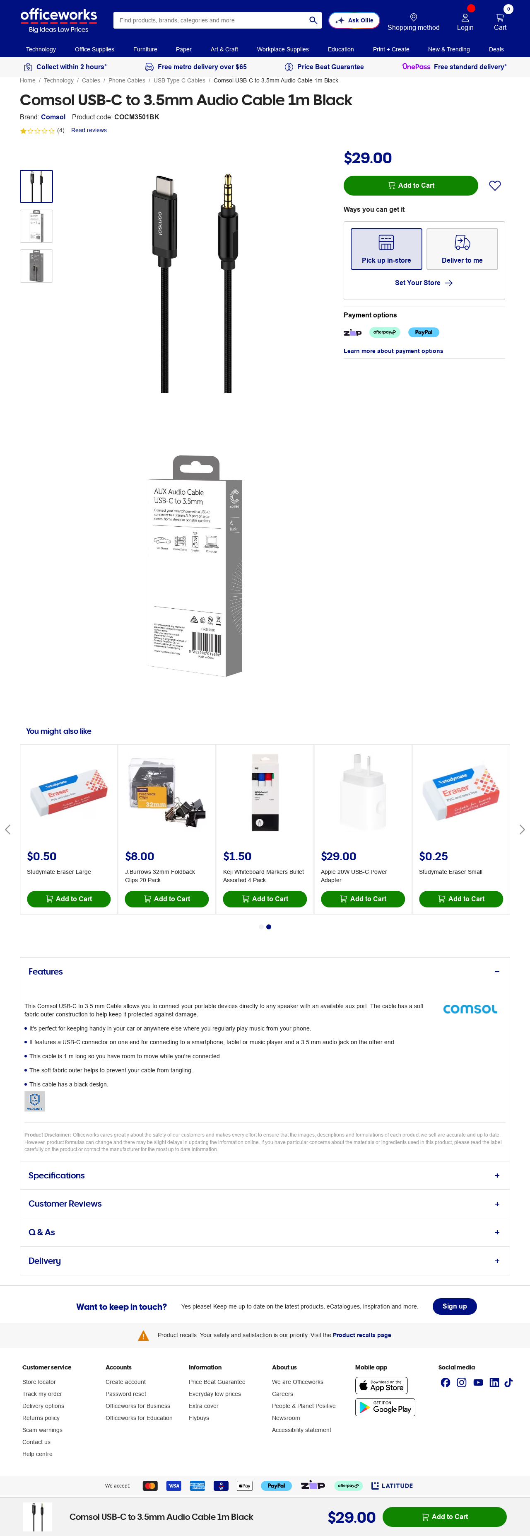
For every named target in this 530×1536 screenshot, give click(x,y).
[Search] (313, 20)
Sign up (455, 1306)
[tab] (265, 972)
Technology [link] (41, 49)
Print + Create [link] (391, 49)
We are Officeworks (297, 1382)
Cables (91, 80)
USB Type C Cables (179, 80)
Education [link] (341, 49)
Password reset (126, 1394)
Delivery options (43, 1406)
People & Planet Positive (304, 1406)
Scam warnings (42, 1430)
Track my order (42, 1394)
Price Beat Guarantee (217, 1382)
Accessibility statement (301, 1430)
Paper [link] (184, 49)
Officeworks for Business (138, 1406)
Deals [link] (496, 49)
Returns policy (41, 1418)
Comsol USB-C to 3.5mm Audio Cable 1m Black (276, 80)
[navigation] (41, 49)
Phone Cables (126, 80)
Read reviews (89, 130)
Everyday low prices (215, 1394)
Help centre (37, 1454)
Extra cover (204, 1406)
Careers (282, 1394)
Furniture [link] (145, 49)
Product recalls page (362, 1335)
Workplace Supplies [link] (283, 49)
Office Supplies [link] (94, 49)
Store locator (39, 1382)
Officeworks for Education (139, 1418)
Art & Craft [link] (224, 49)
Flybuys (199, 1418)
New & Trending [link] (449, 49)
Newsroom (286, 1418)
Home (28, 80)
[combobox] (217, 20)
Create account (126, 1382)
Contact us (36, 1442)
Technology (59, 80)
